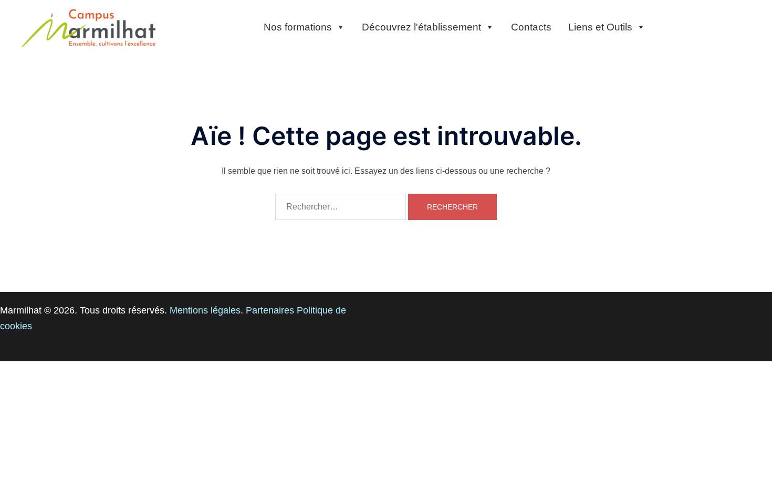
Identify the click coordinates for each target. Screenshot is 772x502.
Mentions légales (205, 310)
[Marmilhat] (89, 27)
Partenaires (270, 310)
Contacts (531, 27)
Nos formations (298, 27)
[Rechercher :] (340, 207)
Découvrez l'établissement (421, 27)
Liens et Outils (600, 27)
